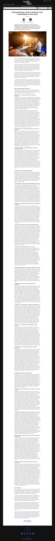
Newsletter (27, 527)
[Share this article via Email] (29, 521)
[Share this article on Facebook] (23, 521)
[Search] (49, 8)
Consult (12, 4)
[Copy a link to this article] (31, 521)
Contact (27, 536)
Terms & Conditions (27, 529)
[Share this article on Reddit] (27, 521)
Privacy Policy (27, 530)
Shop (8, 4)
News (5, 4)
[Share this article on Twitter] (25, 521)
